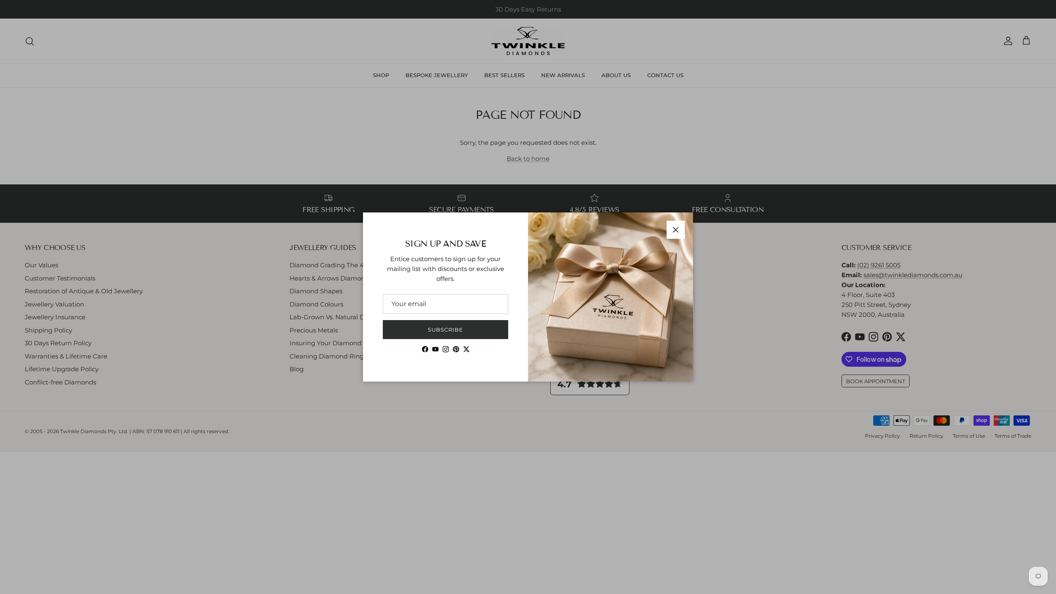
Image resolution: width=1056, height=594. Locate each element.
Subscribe (445, 329)
